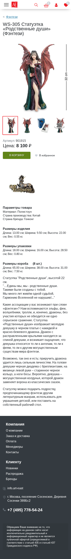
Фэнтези (12, 16)
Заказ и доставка (18, 436)
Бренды (11, 479)
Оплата (11, 441)
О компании (14, 430)
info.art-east (15, 488)
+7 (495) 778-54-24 (24, 510)
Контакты (12, 452)
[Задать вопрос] (56, 4)
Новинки (12, 468)
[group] (35, 78)
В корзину (16, 155)
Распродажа (14, 473)
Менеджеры (14, 446)
